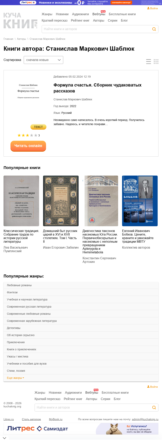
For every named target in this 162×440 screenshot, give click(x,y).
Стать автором (31, 419)
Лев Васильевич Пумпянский (16, 249)
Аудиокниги (80, 14)
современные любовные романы (29, 313)
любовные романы (19, 285)
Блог (124, 20)
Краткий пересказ (54, 20)
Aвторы (21, 38)
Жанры (47, 14)
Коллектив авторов (136, 247)
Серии (112, 20)
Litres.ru (9, 419)
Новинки (62, 14)
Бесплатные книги (122, 14)
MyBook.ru (55, 419)
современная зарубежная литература (32, 320)
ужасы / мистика (17, 356)
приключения (16, 342)
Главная (8, 38)
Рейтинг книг (80, 20)
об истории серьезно (21, 335)
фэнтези (12, 292)
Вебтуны (98, 14)
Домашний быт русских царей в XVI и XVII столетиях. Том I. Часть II (60, 236)
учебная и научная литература (27, 299)
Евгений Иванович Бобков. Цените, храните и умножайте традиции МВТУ (138, 236)
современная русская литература (29, 306)
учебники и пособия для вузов (26, 363)
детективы (13, 328)
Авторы (98, 20)
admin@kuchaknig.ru (145, 419)
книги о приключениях (21, 349)
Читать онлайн (28, 146)
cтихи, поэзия (16, 370)
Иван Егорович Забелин (61, 247)
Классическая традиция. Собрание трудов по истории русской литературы (21, 236)
